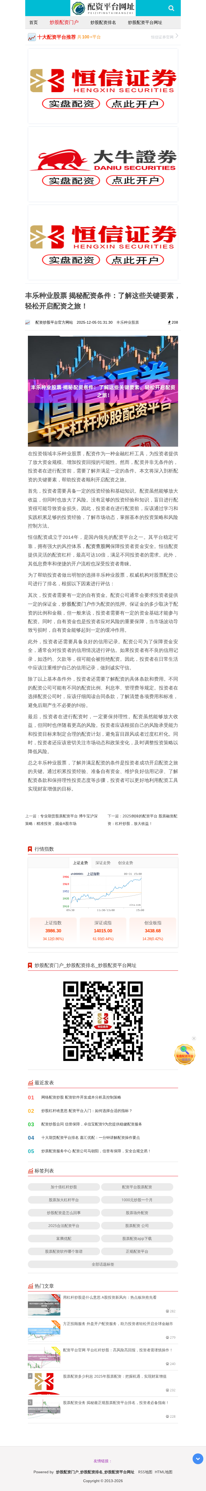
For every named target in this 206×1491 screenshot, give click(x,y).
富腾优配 (63, 1238)
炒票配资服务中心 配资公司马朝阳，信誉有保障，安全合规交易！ (96, 1150)
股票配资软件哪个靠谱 (64, 1251)
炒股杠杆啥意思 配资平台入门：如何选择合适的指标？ (87, 1110)
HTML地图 (163, 1471)
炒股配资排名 (103, 22)
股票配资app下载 (137, 1238)
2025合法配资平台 (63, 1225)
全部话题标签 (103, 1264)
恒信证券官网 (162, 36)
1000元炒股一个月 (137, 1199)
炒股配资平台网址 (145, 22)
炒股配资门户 (64, 22)
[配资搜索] (171, 8)
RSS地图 (145, 1471)
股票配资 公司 (137, 1225)
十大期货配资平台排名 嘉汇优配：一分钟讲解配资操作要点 (90, 1137)
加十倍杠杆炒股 (64, 1186)
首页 (33, 22)
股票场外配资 (137, 1212)
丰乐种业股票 (127, 322)
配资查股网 (98, 546)
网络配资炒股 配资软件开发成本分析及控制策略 (81, 1097)
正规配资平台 (137, 1251)
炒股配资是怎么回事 (64, 1212)
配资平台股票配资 (137, 1186)
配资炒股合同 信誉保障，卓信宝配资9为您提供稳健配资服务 (91, 1124)
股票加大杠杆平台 (64, 1199)
